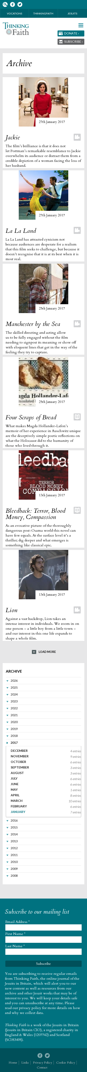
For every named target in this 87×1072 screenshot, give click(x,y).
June (15, 784)
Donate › (71, 33)
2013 (14, 841)
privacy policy (30, 1008)
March (17, 800)
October (18, 762)
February (19, 806)
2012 (14, 848)
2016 (14, 820)
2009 (14, 869)
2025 (14, 687)
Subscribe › (73, 41)
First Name (15, 933)
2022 (14, 708)
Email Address (17, 921)
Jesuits (72, 13)
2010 (14, 862)
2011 (14, 855)
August (17, 773)
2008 (14, 875)
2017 (14, 742)
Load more (47, 652)
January (18, 812)
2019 (14, 729)
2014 (14, 834)
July (14, 778)
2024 (14, 694)
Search (5, 4)
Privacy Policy (42, 1062)
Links (25, 1062)
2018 (14, 736)
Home (13, 1062)
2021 (14, 715)
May (14, 789)
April (15, 795)
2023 (14, 701)
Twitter (20, 4)
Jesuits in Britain (65, 1025)
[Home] (16, 28)
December (19, 750)
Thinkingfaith (43, 13)
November (20, 756)
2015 (14, 827)
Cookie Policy (65, 1062)
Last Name (15, 946)
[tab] (43, 680)
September (20, 767)
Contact (42, 1067)
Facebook (12, 4)
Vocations (14, 13)
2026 (14, 680)
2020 (14, 722)
